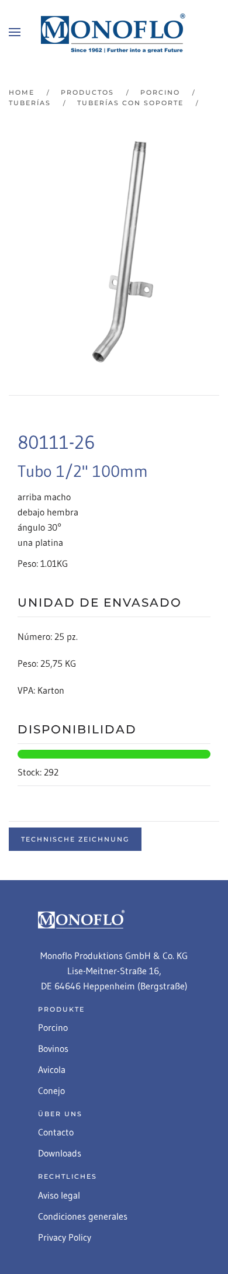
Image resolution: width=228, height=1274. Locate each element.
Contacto (56, 1132)
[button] (14, 32)
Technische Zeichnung (75, 839)
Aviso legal (59, 1195)
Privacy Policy (64, 1237)
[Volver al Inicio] (114, 32)
